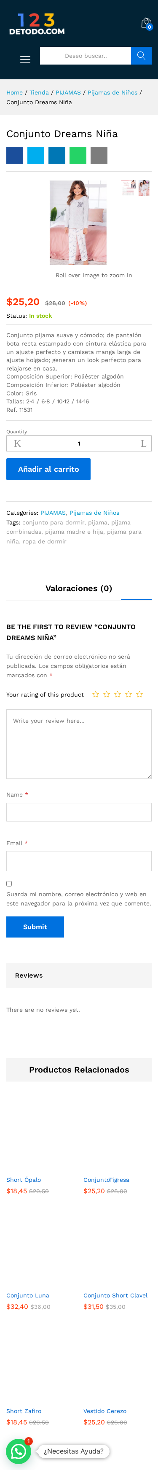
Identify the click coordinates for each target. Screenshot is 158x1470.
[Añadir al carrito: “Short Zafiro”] (31, 1397)
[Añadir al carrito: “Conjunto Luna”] (31, 1281)
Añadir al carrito (48, 469)
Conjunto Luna (27, 1295)
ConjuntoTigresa (106, 1179)
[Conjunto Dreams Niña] (14, 155)
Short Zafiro (23, 1411)
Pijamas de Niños (94, 512)
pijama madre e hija (74, 531)
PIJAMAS (53, 512)
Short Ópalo (23, 1179)
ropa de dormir (45, 541)
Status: (16, 315)
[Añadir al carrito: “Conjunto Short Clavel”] (108, 1281)
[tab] (79, 592)
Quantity (16, 431)
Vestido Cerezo (104, 1411)
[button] (18, 1451)
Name (17, 794)
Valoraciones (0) (79, 588)
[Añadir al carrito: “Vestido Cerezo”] (108, 1397)
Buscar (141, 56)
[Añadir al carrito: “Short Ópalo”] (31, 1166)
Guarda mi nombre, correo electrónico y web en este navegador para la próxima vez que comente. (78, 899)
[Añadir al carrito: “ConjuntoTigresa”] (108, 1166)
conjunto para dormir (53, 522)
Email (17, 843)
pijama (97, 522)
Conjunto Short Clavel (115, 1295)
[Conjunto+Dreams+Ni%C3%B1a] (35, 155)
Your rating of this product (45, 694)
